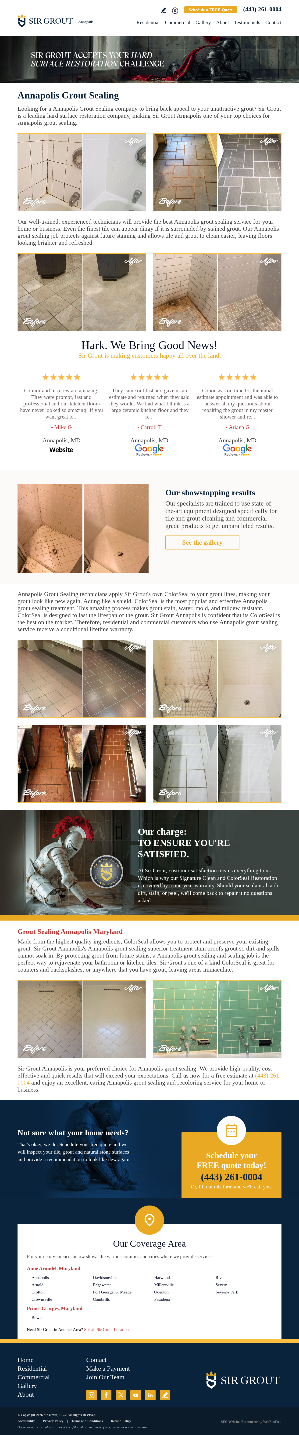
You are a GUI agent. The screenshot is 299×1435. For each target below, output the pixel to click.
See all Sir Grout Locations (107, 1329)
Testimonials (247, 22)
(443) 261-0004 (262, 9)
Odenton (161, 1292)
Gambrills (101, 1299)
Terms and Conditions (87, 1421)
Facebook (106, 1395)
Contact (273, 22)
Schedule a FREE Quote (211, 9)
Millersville (164, 1284)
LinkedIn (150, 1395)
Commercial (177, 22)
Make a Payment (108, 1368)
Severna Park (227, 1292)
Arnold (37, 1284)
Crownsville (42, 1299)
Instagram (91, 1395)
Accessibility (26, 1421)
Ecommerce (249, 1422)
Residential (148, 22)
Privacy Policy (53, 1421)
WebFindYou (272, 1422)
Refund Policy (121, 1421)
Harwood (162, 1277)
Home (25, 1359)
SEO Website (230, 1422)
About (222, 22)
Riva (220, 1277)
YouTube (135, 1395)
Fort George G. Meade (112, 1292)
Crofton (38, 1292)
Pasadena (162, 1299)
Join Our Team (105, 1377)
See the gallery (202, 542)
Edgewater (102, 1284)
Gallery (203, 22)
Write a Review (163, 10)
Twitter (121, 1395)
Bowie (37, 1317)
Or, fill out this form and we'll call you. (231, 1187)
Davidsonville (105, 1277)
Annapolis (40, 1277)
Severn (221, 1284)
